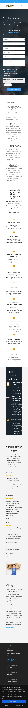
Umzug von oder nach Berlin (14, 663)
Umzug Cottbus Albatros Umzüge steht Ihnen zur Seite (13, 106)
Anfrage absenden (13, 89)
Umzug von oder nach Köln (14, 670)
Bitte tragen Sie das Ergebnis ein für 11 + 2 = (13, 81)
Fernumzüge (14, 236)
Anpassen (6, 705)
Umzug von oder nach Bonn (14, 677)
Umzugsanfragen (15, 32)
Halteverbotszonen (14, 222)
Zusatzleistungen (14, 322)
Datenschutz (10, 71)
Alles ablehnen (19, 705)
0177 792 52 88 (10, 628)
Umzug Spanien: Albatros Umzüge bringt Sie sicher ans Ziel (13, 147)
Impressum (10, 650)
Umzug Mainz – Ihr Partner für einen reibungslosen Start (14, 124)
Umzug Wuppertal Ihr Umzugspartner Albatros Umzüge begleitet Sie (12, 165)
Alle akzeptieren (14, 701)
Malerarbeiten (14, 339)
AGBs (12, 69)
